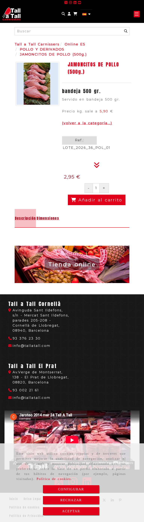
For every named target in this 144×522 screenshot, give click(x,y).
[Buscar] (63, 14)
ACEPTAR (71, 511)
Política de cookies (54, 479)
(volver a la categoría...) (87, 123)
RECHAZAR (71, 500)
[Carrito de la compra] (75, 14)
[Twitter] (66, 3)
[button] (69, 14)
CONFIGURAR (71, 489)
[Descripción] (97, 166)
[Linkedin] (75, 3)
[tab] (25, 218)
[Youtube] (79, 3)
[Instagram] (70, 3)
